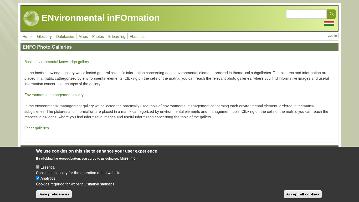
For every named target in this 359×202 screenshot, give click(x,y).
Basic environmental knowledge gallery (56, 61)
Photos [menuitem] (98, 36)
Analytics (47, 178)
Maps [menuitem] (83, 36)
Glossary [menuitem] (44, 36)
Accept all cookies (302, 194)
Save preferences (53, 194)
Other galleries (36, 127)
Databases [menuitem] (65, 36)
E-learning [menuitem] (116, 36)
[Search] (331, 14)
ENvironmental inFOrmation (99, 18)
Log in (332, 35)
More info (128, 157)
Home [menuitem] (28, 36)
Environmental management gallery (54, 94)
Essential (47, 167)
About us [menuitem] (137, 36)
